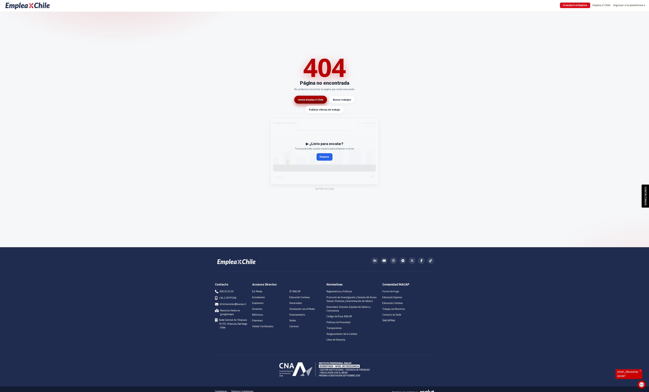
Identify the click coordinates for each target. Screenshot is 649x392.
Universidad (295, 303)
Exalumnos (257, 303)
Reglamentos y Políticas (339, 291)
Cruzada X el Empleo (575, 5)
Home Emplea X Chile (310, 99)
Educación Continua (299, 297)
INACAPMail (388, 320)
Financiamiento (297, 314)
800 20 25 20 (226, 291)
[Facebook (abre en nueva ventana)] (421, 260)
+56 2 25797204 (227, 297)
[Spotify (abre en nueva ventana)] (402, 260)
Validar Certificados (262, 326)
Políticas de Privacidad (338, 322)
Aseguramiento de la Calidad (342, 333)
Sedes (292, 320)
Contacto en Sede (391, 314)
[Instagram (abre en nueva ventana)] (393, 260)
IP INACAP (295, 291)
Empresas (257, 320)
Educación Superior (392, 297)
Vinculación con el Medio (302, 308)
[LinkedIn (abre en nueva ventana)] (374, 260)
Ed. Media (257, 291)
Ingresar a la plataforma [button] (628, 5)
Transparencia (334, 328)
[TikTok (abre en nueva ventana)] (430, 260)
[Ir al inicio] (27, 6)
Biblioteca (257, 314)
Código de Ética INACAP (339, 316)
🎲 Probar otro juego (324, 189)
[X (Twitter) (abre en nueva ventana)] (412, 260)
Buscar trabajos (342, 99)
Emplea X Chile (601, 5)
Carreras (294, 326)
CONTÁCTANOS (645, 196)
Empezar (324, 156)
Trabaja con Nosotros (393, 308)
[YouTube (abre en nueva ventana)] (384, 260)
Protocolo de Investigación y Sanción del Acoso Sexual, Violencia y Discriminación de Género (352, 299)
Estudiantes (258, 297)
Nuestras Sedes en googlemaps (228, 312)
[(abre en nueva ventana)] (236, 262)
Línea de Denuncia (336, 339)
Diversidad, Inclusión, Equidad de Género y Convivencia (349, 308)
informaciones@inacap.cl (233, 304)
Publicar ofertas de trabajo (324, 109)
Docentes (257, 308)
